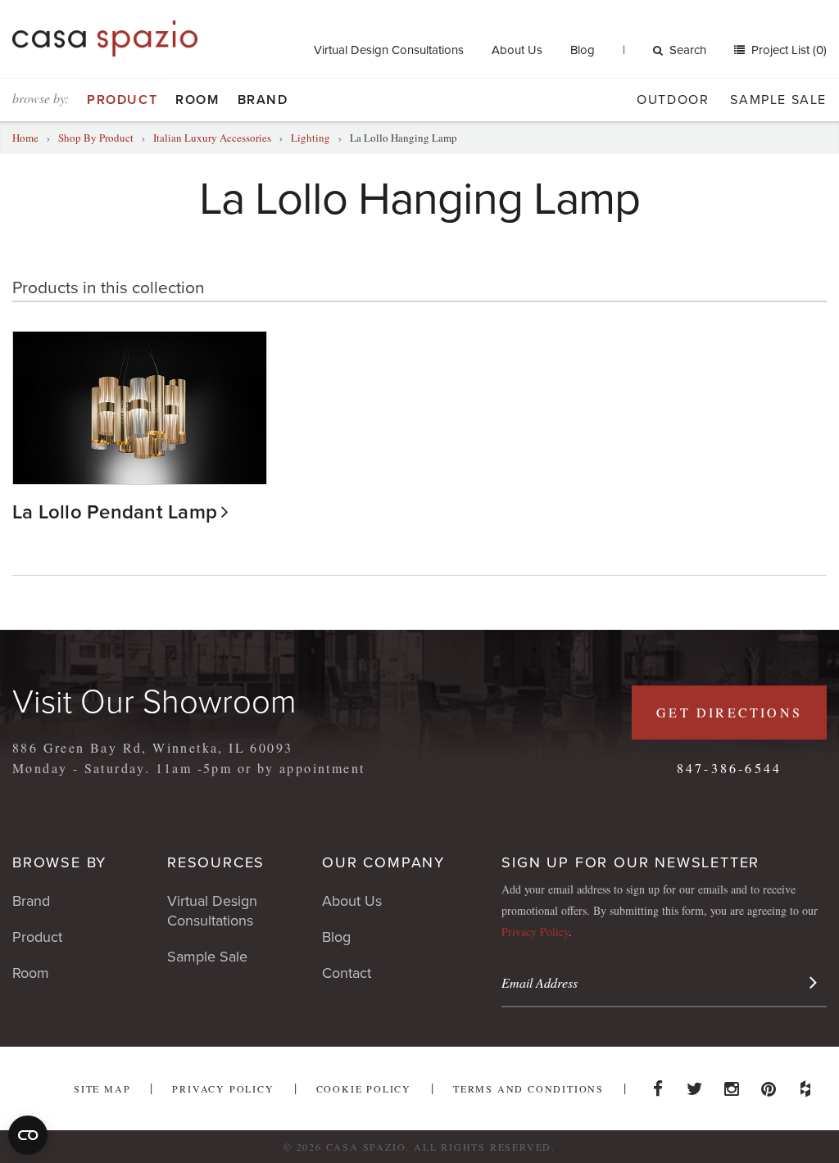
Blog (582, 50)
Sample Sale (778, 100)
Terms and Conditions (528, 1088)
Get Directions (729, 712)
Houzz (805, 1084)
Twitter (695, 1084)
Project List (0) (787, 50)
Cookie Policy (363, 1088)
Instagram (731, 1084)
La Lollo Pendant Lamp (114, 512)
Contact (346, 973)
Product (122, 100)
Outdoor (673, 100)
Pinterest (768, 1084)
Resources (216, 862)
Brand (263, 100)
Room (197, 100)
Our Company (383, 862)
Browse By (59, 862)
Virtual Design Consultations (389, 50)
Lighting (310, 137)
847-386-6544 (729, 767)
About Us (517, 50)
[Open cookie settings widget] (28, 1135)
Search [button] (687, 50)
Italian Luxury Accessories (213, 137)
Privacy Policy (535, 931)
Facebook (658, 1084)
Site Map (102, 1088)
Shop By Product (96, 137)
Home (25, 137)
